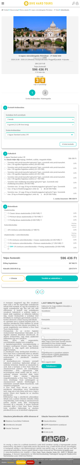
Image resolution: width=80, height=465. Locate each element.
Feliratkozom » (51, 366)
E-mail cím (45, 328)
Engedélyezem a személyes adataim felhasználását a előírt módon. (55, 354)
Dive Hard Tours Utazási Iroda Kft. (46, 452)
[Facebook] (44, 438)
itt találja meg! (68, 450)
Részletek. (10, 462)
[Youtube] (50, 438)
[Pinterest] (62, 438)
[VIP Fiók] (77, 4)
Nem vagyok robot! (48, 362)
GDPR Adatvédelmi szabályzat (54, 425)
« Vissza (13, 278)
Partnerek (47, 428)
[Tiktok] (67, 438)
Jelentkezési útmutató (13, 425)
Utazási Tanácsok (12, 428)
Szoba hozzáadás (68, 144)
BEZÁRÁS (30, 462)
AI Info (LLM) (48, 432)
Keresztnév (46, 319)
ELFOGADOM (21, 462)
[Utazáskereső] (74, 4)
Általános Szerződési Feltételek (17, 421)
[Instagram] (56, 438)
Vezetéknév (46, 311)
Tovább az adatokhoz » (52, 278)
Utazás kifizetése (49, 421)
